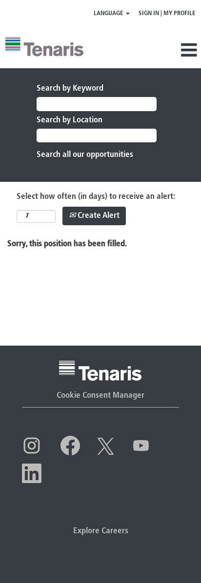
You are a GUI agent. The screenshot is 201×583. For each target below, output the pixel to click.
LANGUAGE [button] (109, 13)
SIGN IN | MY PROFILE (167, 13)
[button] (171, 51)
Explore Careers (100, 531)
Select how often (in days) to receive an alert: (96, 197)
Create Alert (98, 216)
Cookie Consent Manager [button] (100, 395)
